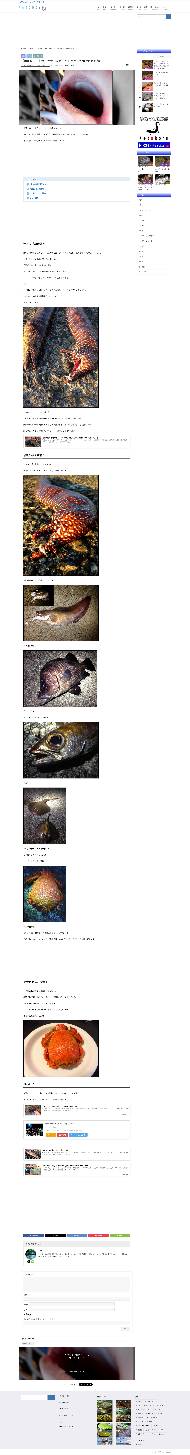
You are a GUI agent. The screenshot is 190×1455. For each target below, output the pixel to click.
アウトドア (142, 272)
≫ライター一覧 (64, 1396)
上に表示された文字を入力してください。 (40, 1319)
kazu (131, 65)
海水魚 (29, 56)
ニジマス (159, 1409)
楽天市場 (62, 1135)
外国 (147, 1430)
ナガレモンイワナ (143, 1417)
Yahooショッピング (78, 1135)
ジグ (139, 1401)
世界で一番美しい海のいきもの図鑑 (60, 1123)
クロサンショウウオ (151, 1401)
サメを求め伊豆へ (36, 184)
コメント (28, 1274)
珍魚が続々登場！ (36, 189)
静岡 (139, 1409)
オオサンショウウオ (147, 236)
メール (26, 1304)
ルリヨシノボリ (158, 1430)
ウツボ (147, 1434)
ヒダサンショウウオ (158, 1405)
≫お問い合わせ (64, 1408)
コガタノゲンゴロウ (160, 1434)
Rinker (54, 1126)
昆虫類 (141, 256)
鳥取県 (155, 1417)
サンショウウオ (145, 210)
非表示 (36, 179)
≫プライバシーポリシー (66, 1415)
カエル (142, 246)
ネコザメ (157, 1425)
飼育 (140, 200)
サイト (26, 1310)
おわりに (32, 198)
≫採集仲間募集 (64, 1402)
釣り (25, 1343)
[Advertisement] (77, 29)
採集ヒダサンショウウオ (155, 1413)
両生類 (141, 231)
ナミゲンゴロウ (142, 1405)
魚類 (23, 56)
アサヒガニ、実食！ (37, 193)
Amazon (51, 1135)
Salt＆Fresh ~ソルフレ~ (66, 1426)
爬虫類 (141, 251)
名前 (25, 1295)
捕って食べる (38, 56)
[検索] (51, 1397)
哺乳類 (141, 261)
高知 (150, 1421)
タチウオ (140, 1413)
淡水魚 (142, 220)
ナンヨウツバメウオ (144, 1425)
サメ (32, 1343)
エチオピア (148, 1409)
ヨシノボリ (141, 1421)
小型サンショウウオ (147, 241)
